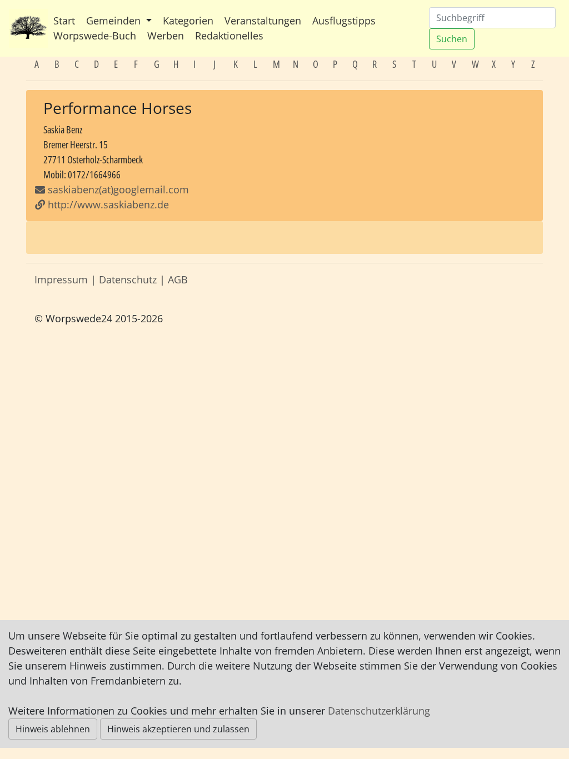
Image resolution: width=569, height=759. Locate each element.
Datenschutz (128, 279)
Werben (165, 35)
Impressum (61, 279)
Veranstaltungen (262, 20)
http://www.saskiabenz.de (107, 204)
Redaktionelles (229, 35)
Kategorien (188, 20)
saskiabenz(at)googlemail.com (117, 189)
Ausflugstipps (344, 20)
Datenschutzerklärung (379, 710)
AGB (178, 279)
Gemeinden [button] (114, 20)
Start (64, 20)
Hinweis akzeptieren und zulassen (178, 729)
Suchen (451, 39)
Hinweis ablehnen (53, 729)
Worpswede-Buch (94, 35)
